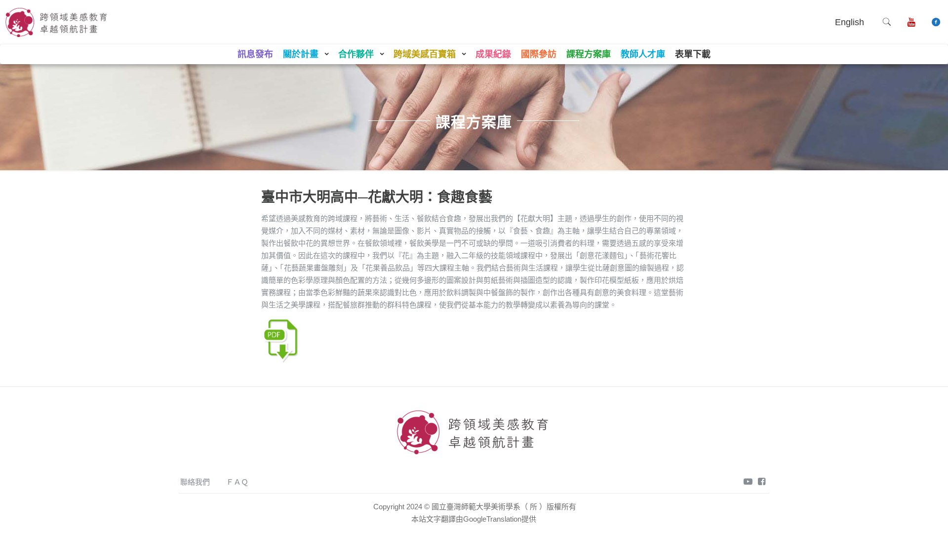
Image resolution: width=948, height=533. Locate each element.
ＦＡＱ (237, 482)
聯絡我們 (195, 482)
